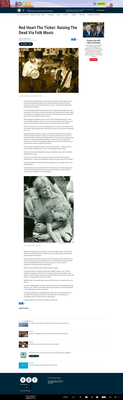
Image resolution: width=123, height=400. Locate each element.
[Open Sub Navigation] (45, 14)
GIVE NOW (93, 59)
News (43, 14)
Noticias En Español (23, 14)
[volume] (23, 10)
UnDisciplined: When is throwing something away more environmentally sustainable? (50, 352)
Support (65, 14)
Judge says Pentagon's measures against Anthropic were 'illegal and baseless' (48, 333)
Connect (73, 14)
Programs (51, 14)
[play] (19, 10)
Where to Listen (35, 14)
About (58, 14)
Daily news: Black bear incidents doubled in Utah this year (43, 365)
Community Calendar (94, 14)
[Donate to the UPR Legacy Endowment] (93, 29)
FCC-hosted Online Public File (54, 378)
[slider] (25, 10)
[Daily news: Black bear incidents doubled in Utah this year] (23, 365)
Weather (82, 14)
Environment (31, 363)
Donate (102, 3)
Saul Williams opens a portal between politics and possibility (44, 344)
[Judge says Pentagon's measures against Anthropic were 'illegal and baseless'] (23, 334)
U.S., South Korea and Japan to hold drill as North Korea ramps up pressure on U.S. (49, 323)
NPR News (31, 321)
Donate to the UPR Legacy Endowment (94, 42)
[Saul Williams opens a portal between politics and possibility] (23, 345)
